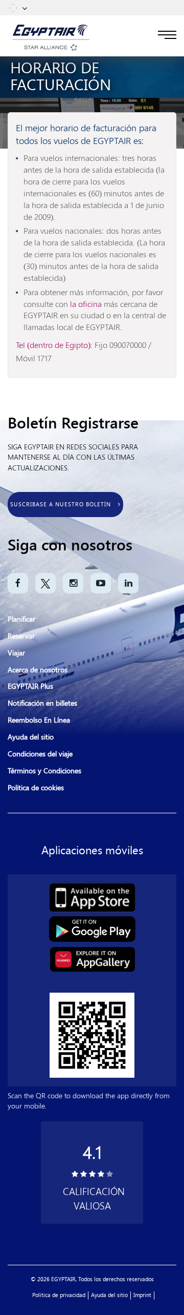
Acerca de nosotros (37, 670)
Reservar (21, 636)
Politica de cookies (36, 788)
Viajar (16, 653)
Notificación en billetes (42, 703)
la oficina (87, 303)
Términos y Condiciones (44, 771)
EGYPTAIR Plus (30, 686)
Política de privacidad (58, 1295)
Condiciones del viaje (40, 754)
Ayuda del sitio (31, 737)
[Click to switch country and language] (24, 7)
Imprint (142, 1295)
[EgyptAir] (51, 30)
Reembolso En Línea (39, 720)
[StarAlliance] (51, 46)
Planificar (21, 619)
